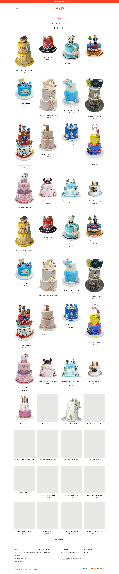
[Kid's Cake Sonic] (71, 132)
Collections (58, 23)
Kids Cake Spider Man (71, 531)
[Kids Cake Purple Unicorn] (71, 479)
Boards (68, 16)
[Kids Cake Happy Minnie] (24, 515)
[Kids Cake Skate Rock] (94, 95)
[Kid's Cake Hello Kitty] (24, 188)
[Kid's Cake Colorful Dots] (47, 408)
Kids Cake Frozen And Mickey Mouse (71, 202)
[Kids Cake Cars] (47, 44)
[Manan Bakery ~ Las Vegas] (59, 8)
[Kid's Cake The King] (94, 185)
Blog (59, 18)
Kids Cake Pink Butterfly (94, 424)
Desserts (38, 16)
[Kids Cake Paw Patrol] (24, 142)
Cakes (30, 16)
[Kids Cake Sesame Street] (47, 479)
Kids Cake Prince (95, 460)
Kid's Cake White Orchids (71, 424)
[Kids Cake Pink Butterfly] (94, 408)
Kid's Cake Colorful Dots (48, 424)
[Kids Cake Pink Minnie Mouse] (94, 515)
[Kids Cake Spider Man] (71, 515)
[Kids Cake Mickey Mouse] (94, 479)
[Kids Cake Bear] (24, 478)
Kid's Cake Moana (94, 162)
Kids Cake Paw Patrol (24, 165)
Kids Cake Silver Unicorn (71, 460)
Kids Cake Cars (47, 57)
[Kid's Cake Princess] (24, 408)
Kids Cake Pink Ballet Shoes (48, 460)
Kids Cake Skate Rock (94, 116)
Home (24, 16)
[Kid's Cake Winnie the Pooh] (24, 51)
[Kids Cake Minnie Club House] (47, 185)
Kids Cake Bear (24, 493)
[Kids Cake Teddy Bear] (47, 137)
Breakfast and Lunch (50, 16)
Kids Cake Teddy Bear (47, 154)
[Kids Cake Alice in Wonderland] (24, 444)
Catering (92, 16)
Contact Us (84, 16)
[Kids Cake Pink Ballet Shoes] (47, 444)
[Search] (14, 8)
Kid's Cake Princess (24, 424)
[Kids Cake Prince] (94, 444)
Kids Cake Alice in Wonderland (24, 460)
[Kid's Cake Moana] (94, 141)
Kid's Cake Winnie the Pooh (24, 70)
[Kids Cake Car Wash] (24, 88)
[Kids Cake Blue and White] (71, 92)
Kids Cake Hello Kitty (71, 64)
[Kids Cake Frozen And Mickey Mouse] (71, 185)
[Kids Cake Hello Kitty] (71, 48)
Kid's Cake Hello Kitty (24, 208)
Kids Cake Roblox (94, 61)
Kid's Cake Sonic (71, 145)
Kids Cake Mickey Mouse (94, 495)
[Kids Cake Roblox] (94, 46)
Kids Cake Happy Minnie (24, 531)
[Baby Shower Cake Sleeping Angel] (47, 94)
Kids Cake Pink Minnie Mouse (95, 531)
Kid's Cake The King (94, 201)
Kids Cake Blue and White (71, 110)
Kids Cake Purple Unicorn (71, 495)
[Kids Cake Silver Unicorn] (71, 444)
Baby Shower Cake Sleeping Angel (48, 115)
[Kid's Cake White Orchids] (71, 408)
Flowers (76, 16)
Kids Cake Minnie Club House (48, 201)
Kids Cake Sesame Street (47, 495)
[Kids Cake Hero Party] (47, 515)
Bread (62, 16)
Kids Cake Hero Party (48, 531)
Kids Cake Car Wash (24, 103)
